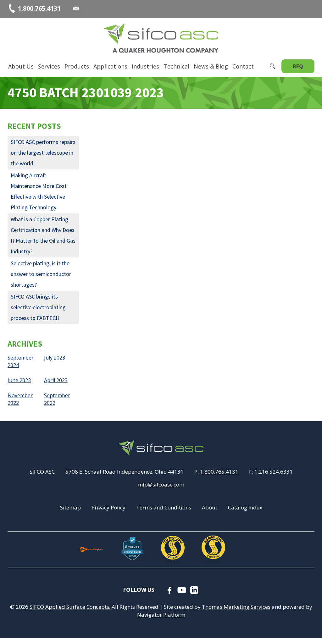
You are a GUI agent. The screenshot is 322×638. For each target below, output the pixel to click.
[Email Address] (76, 8)
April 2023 (56, 380)
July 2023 (54, 357)
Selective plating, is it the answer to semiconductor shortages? (41, 274)
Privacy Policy (108, 507)
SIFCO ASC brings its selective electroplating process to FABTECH (38, 307)
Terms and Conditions (163, 507)
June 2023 (19, 380)
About (209, 507)
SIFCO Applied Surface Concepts (69, 606)
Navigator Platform (161, 614)
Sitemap (70, 507)
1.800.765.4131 (219, 471)
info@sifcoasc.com (161, 484)
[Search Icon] (272, 66)
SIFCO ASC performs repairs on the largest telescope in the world (43, 152)
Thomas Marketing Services (236, 606)
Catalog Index (245, 507)
